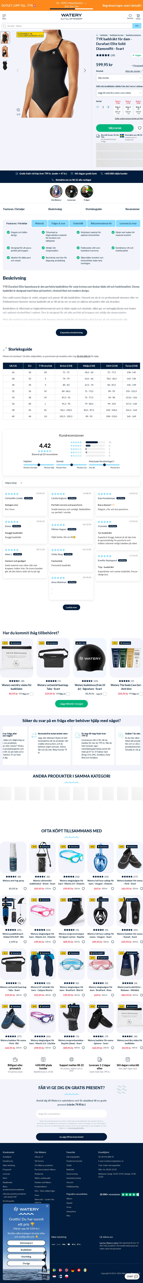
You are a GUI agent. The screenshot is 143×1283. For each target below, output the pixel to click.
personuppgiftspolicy (76, 1128)
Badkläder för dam (117, 35)
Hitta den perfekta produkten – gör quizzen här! (14, 1195)
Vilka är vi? (39, 1156)
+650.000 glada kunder (43, 1067)
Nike (68, 1215)
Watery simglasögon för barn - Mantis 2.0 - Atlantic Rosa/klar (42, 937)
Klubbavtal (39, 1173)
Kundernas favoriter (74, 1161)
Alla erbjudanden (73, 1156)
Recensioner (133, 209)
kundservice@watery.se (113, 1161)
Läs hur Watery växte (109, 1243)
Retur (5, 1178)
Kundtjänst (7, 1156)
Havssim (69, 1182)
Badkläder (104, 35)
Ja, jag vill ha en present (71, 1136)
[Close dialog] (47, 1206)
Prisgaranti (7, 1169)
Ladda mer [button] (71, 607)
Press (37, 1195)
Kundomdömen (41, 1186)
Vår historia (39, 1161)
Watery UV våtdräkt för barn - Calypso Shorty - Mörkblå (42, 990)
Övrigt (26, 1263)
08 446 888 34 (83, 356)
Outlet (69, 1165)
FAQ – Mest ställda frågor (45, 1191)
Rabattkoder (7, 1182)
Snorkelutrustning (73, 1178)
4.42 (45, 445)
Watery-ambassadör (43, 1178)
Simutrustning (72, 1173)
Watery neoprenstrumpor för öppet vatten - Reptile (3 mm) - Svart (71, 937)
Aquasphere (71, 1211)
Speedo (69, 1203)
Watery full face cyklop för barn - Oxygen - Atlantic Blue (100, 883)
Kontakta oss (8, 1161)
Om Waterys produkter (44, 1165)
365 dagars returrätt (128, 1065)
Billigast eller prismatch (15, 1067)
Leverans (6, 1173)
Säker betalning (9, 1165)
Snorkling (26, 1256)
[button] (17, 70)
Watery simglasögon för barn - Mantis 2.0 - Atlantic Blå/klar (71, 883)
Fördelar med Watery (43, 1182)
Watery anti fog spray (13, 880)
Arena (68, 1207)
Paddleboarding (72, 1186)
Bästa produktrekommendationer (13, 1188)
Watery (69, 1198)
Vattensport (26, 1242)
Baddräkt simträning (133, 35)
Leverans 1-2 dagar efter (99, 1067)
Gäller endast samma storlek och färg (129, 118)
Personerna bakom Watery (45, 1169)
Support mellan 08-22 (71, 1065)
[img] (11, 493)
